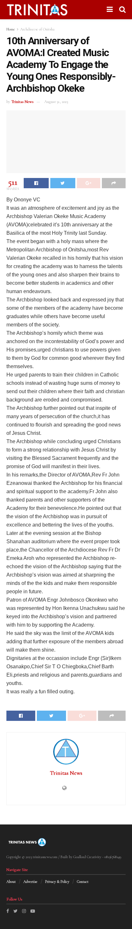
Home (10, 29)
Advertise (30, 881)
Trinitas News (22, 101)
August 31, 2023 (56, 101)
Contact (82, 881)
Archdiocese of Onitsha (37, 29)
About (11, 881)
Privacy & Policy (57, 881)
